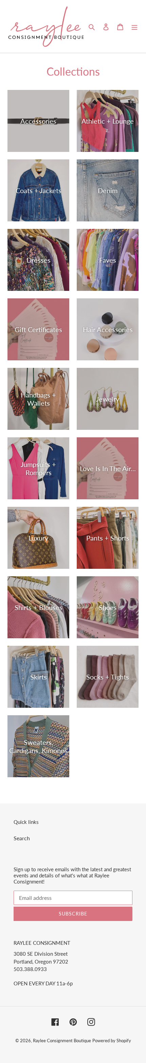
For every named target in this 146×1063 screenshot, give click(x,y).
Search (22, 838)
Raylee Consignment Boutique (62, 1040)
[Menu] (134, 26)
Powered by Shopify (111, 1040)
